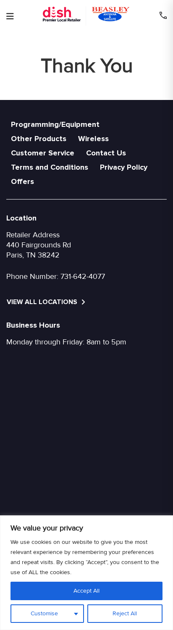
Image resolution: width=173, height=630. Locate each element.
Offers (22, 181)
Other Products (38, 138)
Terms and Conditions (49, 167)
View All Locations (43, 302)
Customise (44, 613)
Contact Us (106, 153)
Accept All (86, 590)
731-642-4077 (82, 276)
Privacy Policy (123, 167)
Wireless (93, 138)
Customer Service (42, 153)
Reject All (125, 613)
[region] (86, 572)
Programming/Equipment (55, 124)
